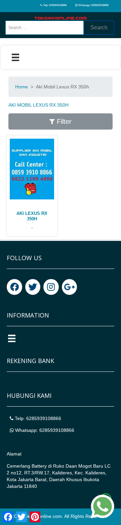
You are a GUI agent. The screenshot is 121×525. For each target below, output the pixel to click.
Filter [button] (63, 121)
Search (99, 27)
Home (21, 86)
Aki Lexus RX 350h (31, 216)
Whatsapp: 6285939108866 (93, 5)
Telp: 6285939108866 (54, 5)
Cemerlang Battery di (30, 466)
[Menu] (15, 57)
